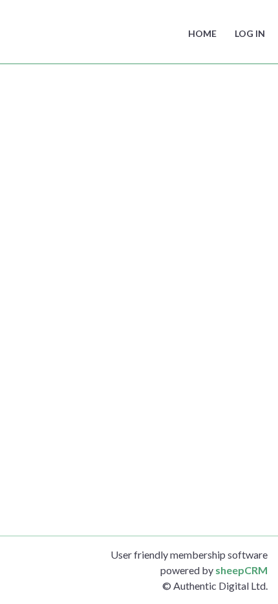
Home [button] (202, 33)
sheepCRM (241, 570)
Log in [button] (250, 33)
